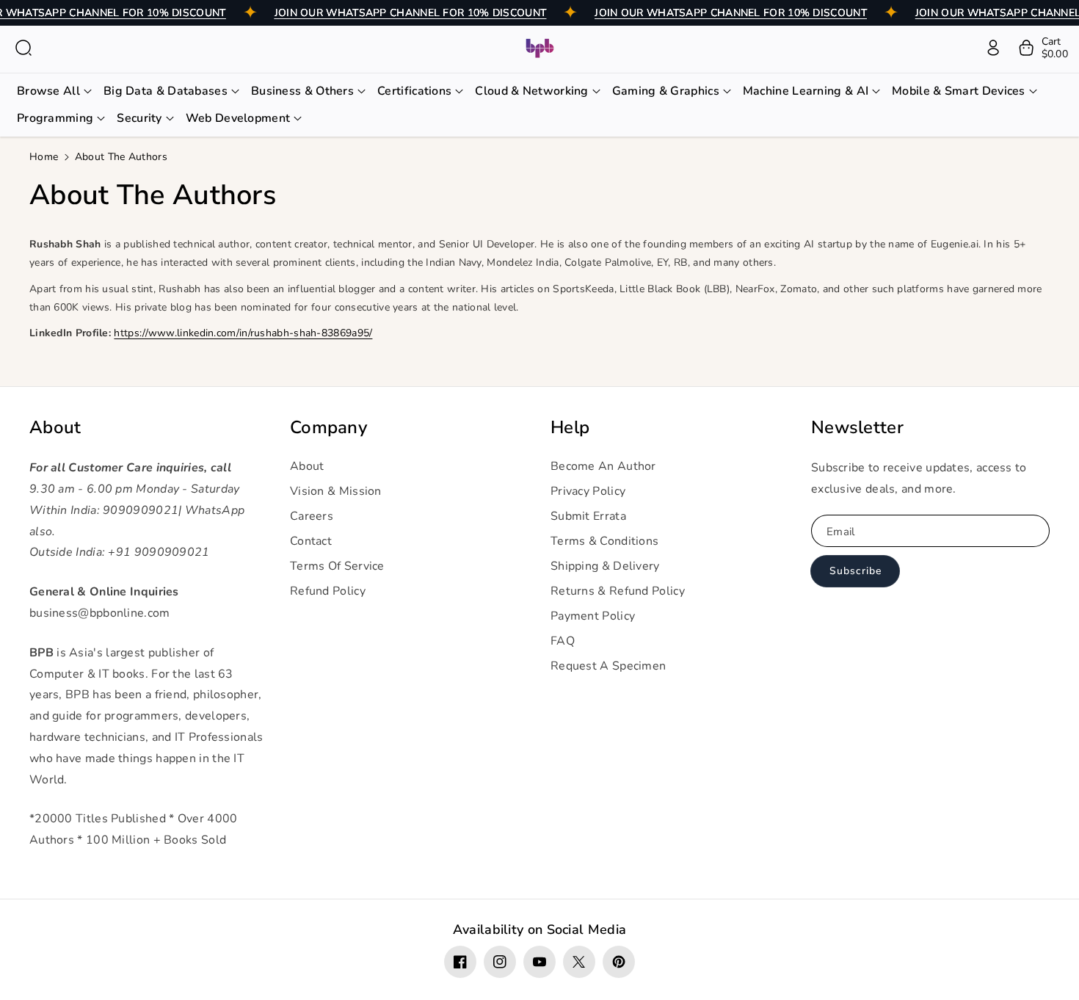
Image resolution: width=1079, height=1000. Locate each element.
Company (328, 427)
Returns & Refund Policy (618, 591)
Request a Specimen (608, 666)
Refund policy (328, 591)
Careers (311, 516)
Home (43, 157)
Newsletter (857, 427)
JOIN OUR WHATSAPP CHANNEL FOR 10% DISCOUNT (411, 13)
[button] (23, 47)
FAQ (563, 641)
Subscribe (855, 571)
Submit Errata (588, 516)
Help (570, 427)
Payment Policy (593, 616)
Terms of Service (337, 566)
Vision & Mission (336, 491)
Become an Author (603, 466)
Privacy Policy (588, 491)
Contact (311, 541)
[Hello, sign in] (993, 47)
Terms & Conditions (604, 541)
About (55, 427)
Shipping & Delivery (605, 566)
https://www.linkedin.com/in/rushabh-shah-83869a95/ (243, 333)
